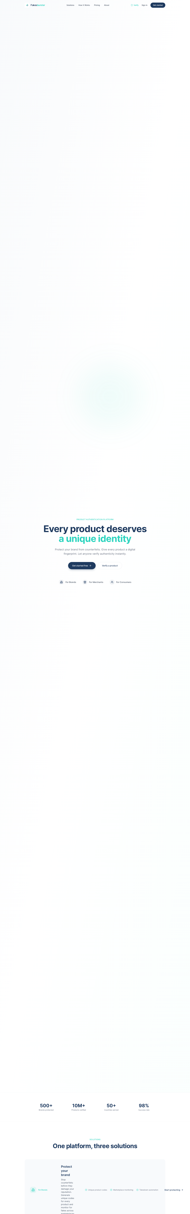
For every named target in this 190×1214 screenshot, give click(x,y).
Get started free (80, 565)
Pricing (97, 5)
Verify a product (110, 565)
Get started (158, 5)
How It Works (84, 5)
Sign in (144, 5)
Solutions (70, 5)
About (106, 5)
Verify (136, 5)
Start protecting (172, 1190)
